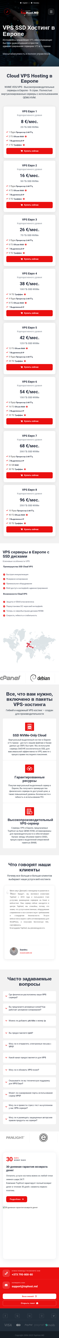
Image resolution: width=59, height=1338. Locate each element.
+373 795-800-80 (22, 1274)
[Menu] (51, 12)
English (25, 3)
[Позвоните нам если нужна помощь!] (7, 12)
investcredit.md (26, 953)
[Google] (17, 1316)
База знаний (28, 1296)
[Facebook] (5, 1316)
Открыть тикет (28, 1303)
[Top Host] (29, 11)
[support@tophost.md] (6, 1285)
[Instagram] (41, 1316)
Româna (36, 3)
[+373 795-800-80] (6, 1273)
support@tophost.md (25, 1286)
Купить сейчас (31, 151)
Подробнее (15, 1199)
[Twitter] (53, 1316)
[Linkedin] (29, 1316)
